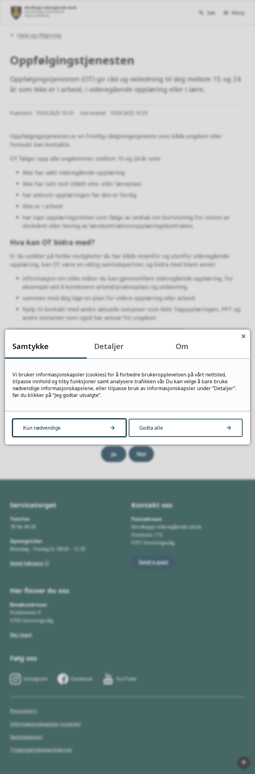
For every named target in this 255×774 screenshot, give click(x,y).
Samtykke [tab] (30, 346)
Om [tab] (182, 346)
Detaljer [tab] (109, 346)
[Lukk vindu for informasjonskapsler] (243, 336)
